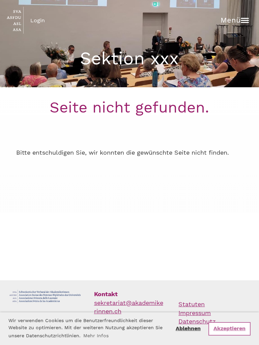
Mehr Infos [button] (96, 335)
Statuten (191, 304)
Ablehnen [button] (188, 328)
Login (37, 20)
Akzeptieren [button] (229, 328)
